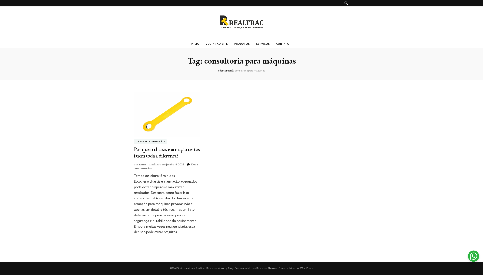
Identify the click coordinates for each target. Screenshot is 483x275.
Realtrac (200, 268)
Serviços (263, 43)
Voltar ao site (217, 43)
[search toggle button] (346, 3)
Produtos (242, 43)
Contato (282, 43)
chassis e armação (150, 141)
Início (195, 43)
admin (142, 164)
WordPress (306, 268)
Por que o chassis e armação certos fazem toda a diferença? (167, 152)
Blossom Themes (267, 268)
